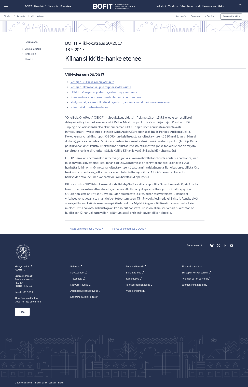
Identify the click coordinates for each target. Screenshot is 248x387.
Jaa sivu (180, 16)
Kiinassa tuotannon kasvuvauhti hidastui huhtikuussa (106, 97)
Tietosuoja (76, 278)
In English (209, 16)
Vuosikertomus (134, 290)
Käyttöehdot (77, 272)
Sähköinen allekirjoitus (83, 296)
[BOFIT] (114, 6)
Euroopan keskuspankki (195, 272)
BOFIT (28, 6)
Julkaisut (161, 6)
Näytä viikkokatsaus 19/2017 (86, 228)
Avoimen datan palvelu (194, 278)
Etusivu (7, 16)
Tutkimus (173, 6)
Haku (221, 6)
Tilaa (22, 311)
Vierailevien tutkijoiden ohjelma (198, 6)
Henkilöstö (40, 6)
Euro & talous (133, 272)
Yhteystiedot (22, 266)
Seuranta (53, 6)
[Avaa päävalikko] (9, 6)
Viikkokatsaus (38, 16)
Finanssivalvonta (191, 266)
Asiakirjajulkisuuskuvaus (84, 290)
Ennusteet (66, 6)
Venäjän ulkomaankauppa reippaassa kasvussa (101, 87)
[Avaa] (21, 49)
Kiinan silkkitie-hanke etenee (89, 107)
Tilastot (28, 59)
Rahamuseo (132, 278)
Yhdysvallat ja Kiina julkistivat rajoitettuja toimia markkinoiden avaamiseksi (120, 102)
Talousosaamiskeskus (138, 284)
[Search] (239, 6)
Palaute (74, 266)
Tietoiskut (30, 53)
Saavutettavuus (79, 284)
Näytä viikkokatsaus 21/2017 (129, 228)
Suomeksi (195, 16)
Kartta (18, 269)
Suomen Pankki (230, 16)
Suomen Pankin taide (193, 284)
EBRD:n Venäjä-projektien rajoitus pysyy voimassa (104, 92)
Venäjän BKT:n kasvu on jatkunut (92, 82)
